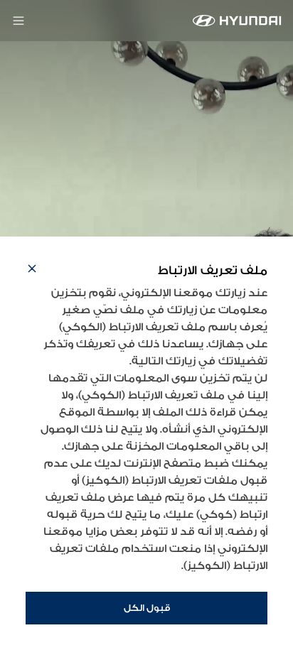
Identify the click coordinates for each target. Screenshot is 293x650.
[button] (32, 270)
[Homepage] (237, 20)
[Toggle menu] (18, 20)
